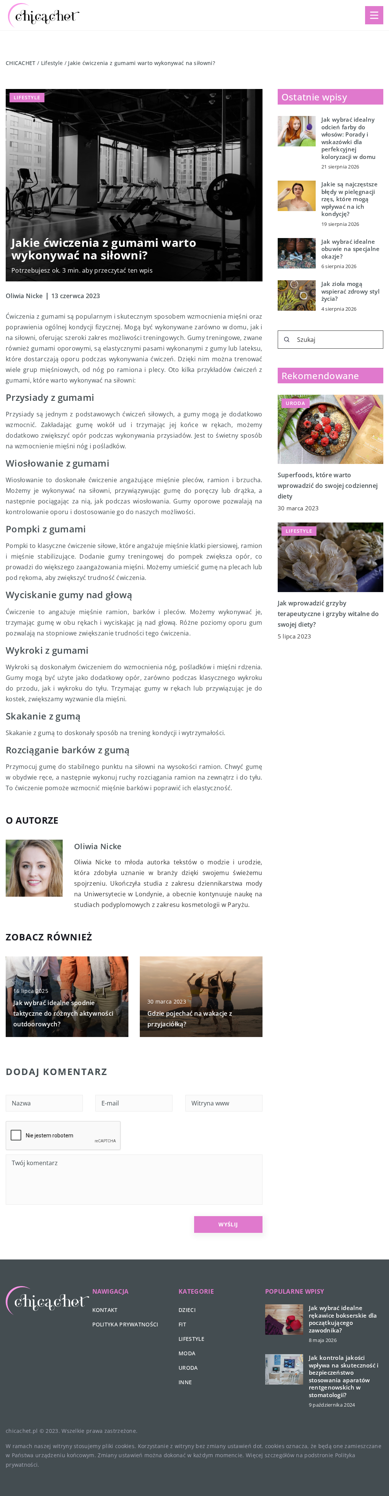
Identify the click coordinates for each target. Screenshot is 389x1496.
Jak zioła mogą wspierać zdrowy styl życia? (350, 291)
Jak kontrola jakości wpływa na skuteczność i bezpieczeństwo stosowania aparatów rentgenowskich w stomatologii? (344, 1376)
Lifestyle (27, 97)
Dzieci (187, 1309)
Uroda (188, 1367)
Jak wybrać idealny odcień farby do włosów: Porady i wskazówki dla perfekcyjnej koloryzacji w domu (348, 138)
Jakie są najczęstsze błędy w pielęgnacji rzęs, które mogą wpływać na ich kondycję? (349, 199)
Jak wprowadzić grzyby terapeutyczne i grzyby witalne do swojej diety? (328, 614)
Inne (185, 1382)
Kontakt (105, 1309)
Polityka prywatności (125, 1324)
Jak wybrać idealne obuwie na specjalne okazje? (350, 249)
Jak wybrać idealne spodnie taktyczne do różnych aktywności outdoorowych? (63, 1013)
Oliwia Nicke (24, 296)
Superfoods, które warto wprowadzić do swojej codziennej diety (328, 485)
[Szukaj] (287, 339)
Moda (187, 1353)
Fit (182, 1324)
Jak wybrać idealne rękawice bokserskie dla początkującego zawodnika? (343, 1319)
